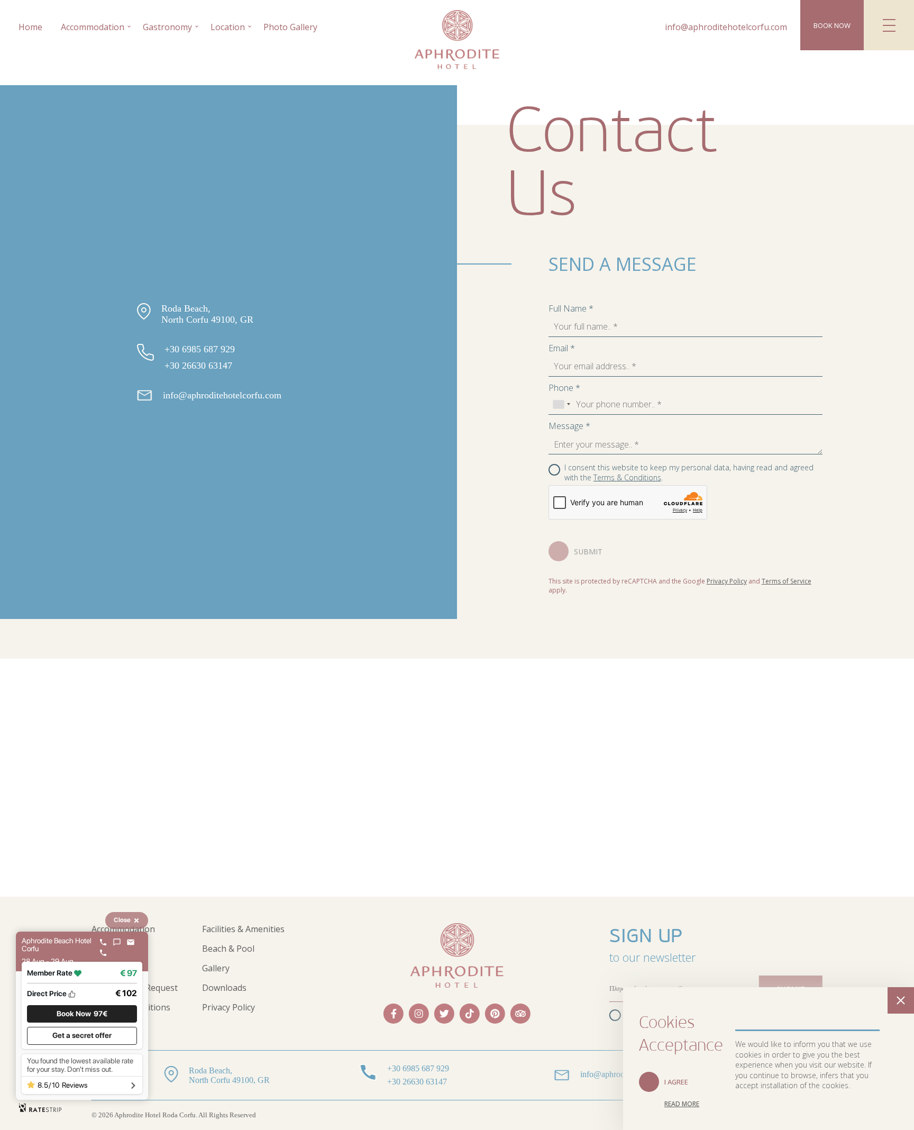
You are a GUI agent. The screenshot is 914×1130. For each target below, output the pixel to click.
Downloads (224, 988)
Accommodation (92, 27)
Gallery (216, 968)
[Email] (131, 942)
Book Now (832, 25)
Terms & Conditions (627, 477)
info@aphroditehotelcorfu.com (726, 27)
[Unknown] (561, 404)
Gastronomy (167, 27)
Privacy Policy (727, 581)
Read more (681, 1103)
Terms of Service (786, 581)
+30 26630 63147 (198, 365)
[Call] (103, 942)
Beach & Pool (228, 948)
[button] (82, 1014)
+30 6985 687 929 (199, 349)
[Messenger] (117, 942)
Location (228, 27)
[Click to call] (103, 952)
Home (30, 27)
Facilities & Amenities (243, 929)
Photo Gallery (290, 27)
